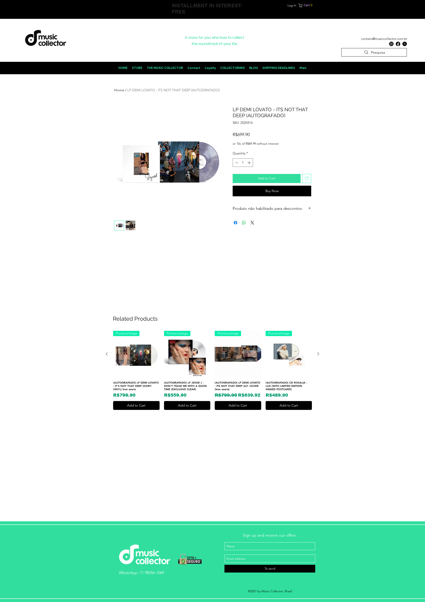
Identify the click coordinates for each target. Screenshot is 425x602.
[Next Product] (318, 354)
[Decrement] (236, 163)
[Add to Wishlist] (306, 178)
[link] (318, 5)
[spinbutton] (243, 163)
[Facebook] (398, 44)
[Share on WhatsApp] (244, 222)
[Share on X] (252, 222)
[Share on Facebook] (235, 222)
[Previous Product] (106, 354)
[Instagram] (391, 44)
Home (119, 90)
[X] (404, 44)
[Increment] (250, 163)
